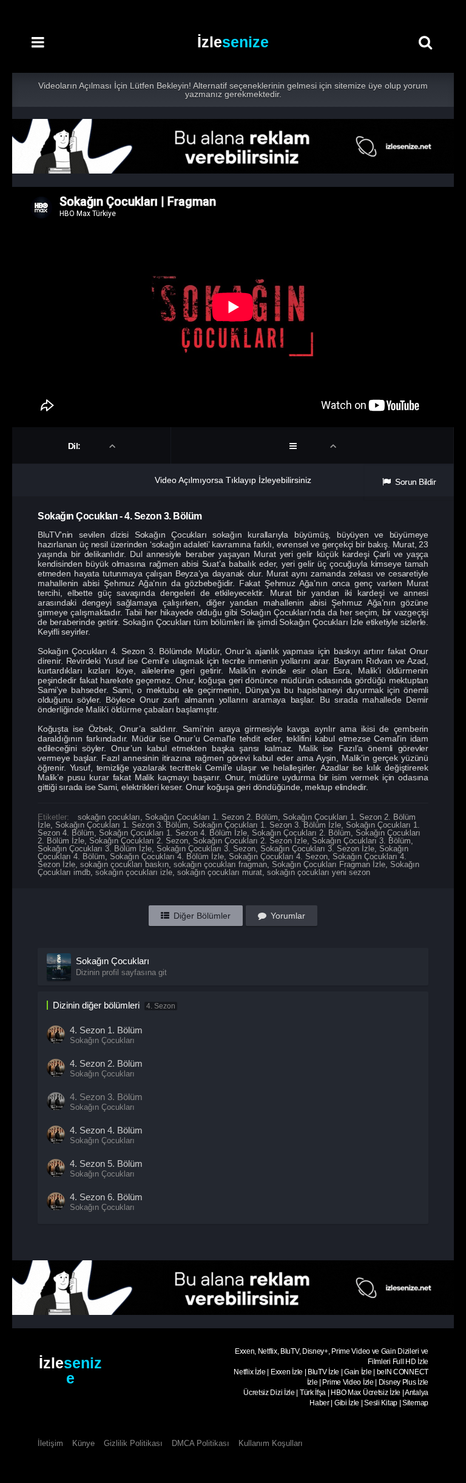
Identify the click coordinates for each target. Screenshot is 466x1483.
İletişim (50, 1443)
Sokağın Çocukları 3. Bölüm (361, 840)
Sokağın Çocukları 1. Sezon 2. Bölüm (211, 817)
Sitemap (415, 1403)
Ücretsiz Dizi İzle (269, 1392)
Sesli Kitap (380, 1403)
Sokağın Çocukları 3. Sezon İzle (317, 848)
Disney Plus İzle (403, 1382)
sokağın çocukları (109, 817)
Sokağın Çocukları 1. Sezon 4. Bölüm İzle (173, 832)
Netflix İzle (249, 1372)
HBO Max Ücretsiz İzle (365, 1392)
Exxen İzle (287, 1372)
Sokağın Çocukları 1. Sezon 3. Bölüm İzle (267, 824)
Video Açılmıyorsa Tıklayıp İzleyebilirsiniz (233, 480)
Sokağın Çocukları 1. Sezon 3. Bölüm (121, 824)
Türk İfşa (313, 1392)
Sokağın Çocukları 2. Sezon (138, 840)
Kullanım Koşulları (270, 1443)
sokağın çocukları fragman (220, 864)
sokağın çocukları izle (133, 872)
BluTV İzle (323, 1372)
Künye (83, 1443)
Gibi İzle (346, 1403)
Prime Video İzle (347, 1382)
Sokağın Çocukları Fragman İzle (328, 864)
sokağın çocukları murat (219, 872)
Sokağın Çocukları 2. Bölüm (301, 832)
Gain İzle (357, 1372)
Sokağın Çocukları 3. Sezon (206, 848)
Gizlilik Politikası (133, 1443)
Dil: (75, 446)
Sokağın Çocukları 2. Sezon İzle (250, 840)
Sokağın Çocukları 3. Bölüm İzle (95, 848)
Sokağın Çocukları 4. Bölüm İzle (167, 856)
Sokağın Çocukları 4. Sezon (278, 856)
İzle (233, 41)
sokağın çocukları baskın (124, 864)
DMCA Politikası (200, 1443)
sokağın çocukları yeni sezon (318, 872)
